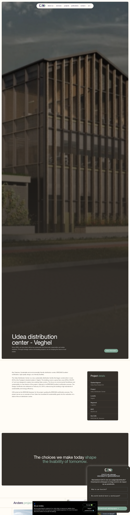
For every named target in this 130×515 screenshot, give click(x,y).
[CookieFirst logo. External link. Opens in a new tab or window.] (34, 504)
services (58, 5)
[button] (51, 6)
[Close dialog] (127, 468)
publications (74, 5)
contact (83, 5)
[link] (111, 351)
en (89, 5)
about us (50, 5)
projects (66, 5)
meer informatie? (111, 350)
